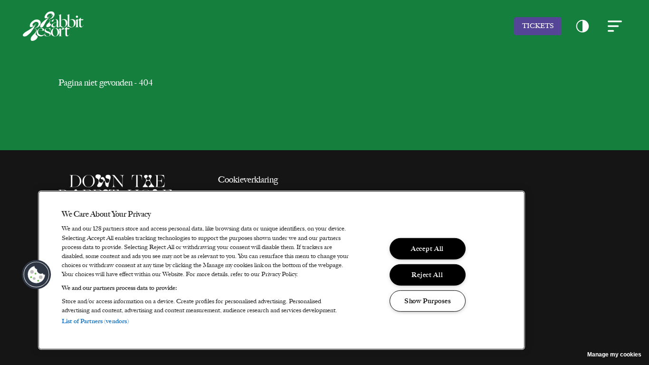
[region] (281, 270)
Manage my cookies (614, 354)
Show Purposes (427, 300)
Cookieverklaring (248, 179)
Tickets (538, 26)
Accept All (427, 248)
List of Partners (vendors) (95, 321)
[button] (582, 26)
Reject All (427, 274)
